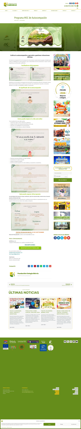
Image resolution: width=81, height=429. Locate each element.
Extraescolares (54, 10)
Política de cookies (3, 427)
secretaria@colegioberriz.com (27, 391)
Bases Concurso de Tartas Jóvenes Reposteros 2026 (63, 312)
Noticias (64, 10)
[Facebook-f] (70, 3)
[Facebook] (65, 341)
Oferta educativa (25, 10)
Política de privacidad (9, 427)
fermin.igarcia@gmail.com (14, 254)
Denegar (61, 424)
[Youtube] (77, 3)
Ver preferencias (73, 424)
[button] (77, 8)
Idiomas (35, 10)
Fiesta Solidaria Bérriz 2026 (46, 311)
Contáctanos (25, 387)
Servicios (44, 10)
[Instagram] (75, 3)
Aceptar (49, 424)
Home (6, 10)
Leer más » (12, 327)
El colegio (15, 10)
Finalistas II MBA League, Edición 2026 (32, 311)
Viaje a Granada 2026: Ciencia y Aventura (15, 312)
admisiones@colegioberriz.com (28, 392)
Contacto (73, 10)
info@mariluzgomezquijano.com (15, 252)
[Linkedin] (74, 3)
